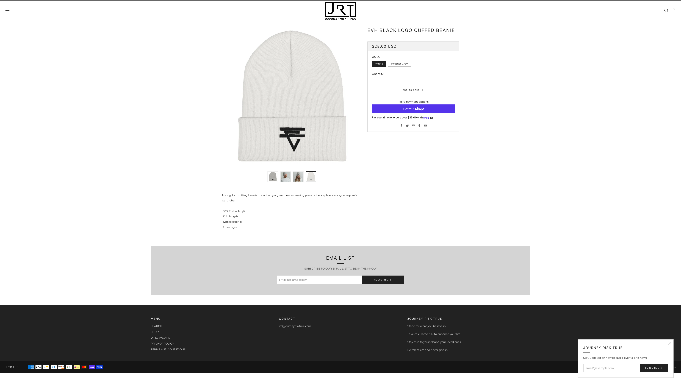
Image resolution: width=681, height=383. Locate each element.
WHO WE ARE (160, 337)
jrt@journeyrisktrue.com (295, 326)
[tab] (272, 176)
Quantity (377, 74)
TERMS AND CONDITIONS (168, 349)
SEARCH (156, 326)
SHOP (155, 332)
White (379, 63)
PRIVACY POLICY (162, 343)
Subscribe (381, 280)
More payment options (413, 101)
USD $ (10, 367)
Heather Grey (399, 63)
